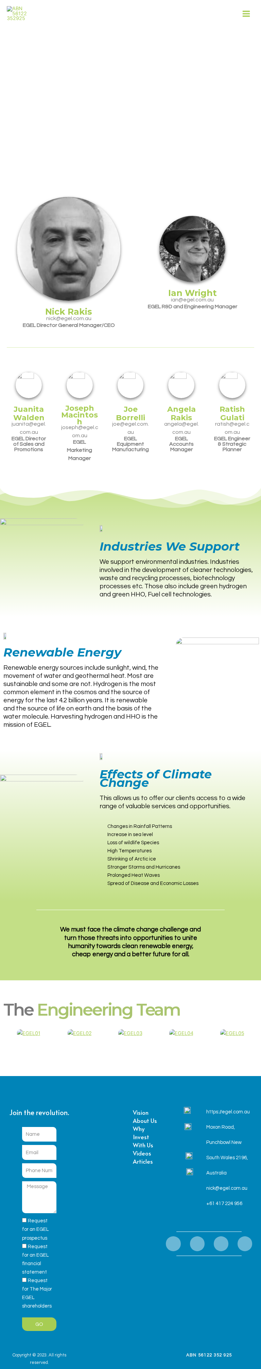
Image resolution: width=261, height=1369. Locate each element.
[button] (10, 1033)
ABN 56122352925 (51, 13)
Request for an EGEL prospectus (35, 1229)
